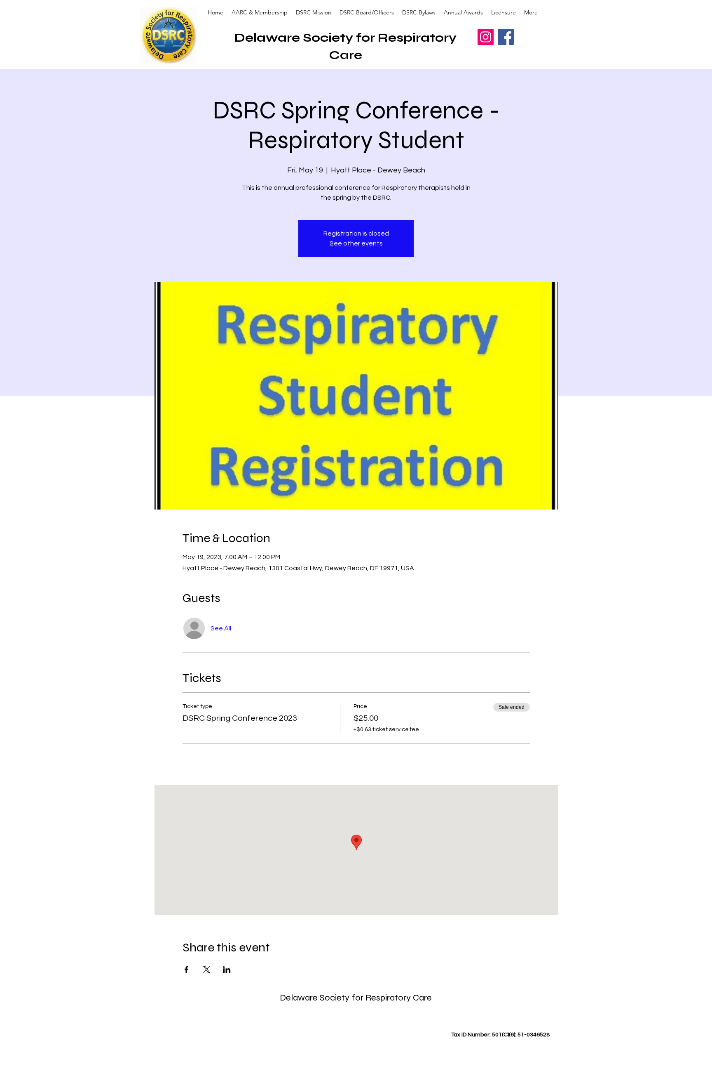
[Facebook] (506, 37)
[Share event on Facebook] (186, 969)
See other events (356, 243)
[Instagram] (486, 37)
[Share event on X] (207, 969)
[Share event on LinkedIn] (227, 969)
